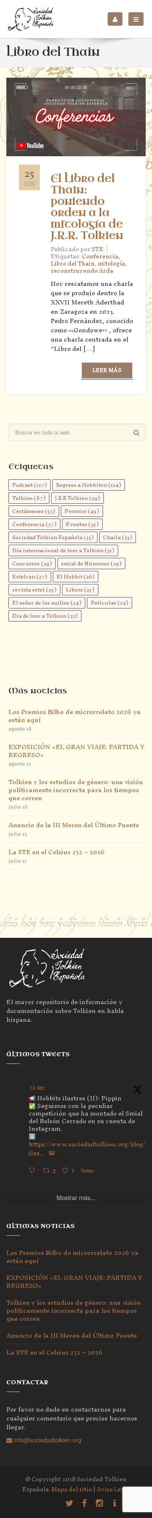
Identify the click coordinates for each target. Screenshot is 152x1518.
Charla (117, 537)
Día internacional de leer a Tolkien (63, 550)
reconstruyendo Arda (82, 270)
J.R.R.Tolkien (77, 498)
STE (97, 249)
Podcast (29, 485)
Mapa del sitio (72, 1489)
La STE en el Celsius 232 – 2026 (56, 852)
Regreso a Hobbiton (88, 485)
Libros (80, 589)
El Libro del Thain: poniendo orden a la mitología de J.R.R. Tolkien (87, 207)
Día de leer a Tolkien (45, 616)
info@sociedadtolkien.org (46, 1440)
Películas (109, 602)
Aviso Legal (113, 1489)
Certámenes (33, 511)
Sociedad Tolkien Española (53, 537)
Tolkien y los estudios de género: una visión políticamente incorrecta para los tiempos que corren (75, 790)
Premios (82, 511)
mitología (111, 263)
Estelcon (29, 576)
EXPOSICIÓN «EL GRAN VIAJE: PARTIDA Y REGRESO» (76, 751)
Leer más (107, 370)
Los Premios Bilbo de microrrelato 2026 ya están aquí (74, 716)
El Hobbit (76, 576)
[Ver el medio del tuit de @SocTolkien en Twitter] (52, 1153)
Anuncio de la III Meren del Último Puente (73, 825)
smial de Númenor (91, 563)
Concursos (32, 563)
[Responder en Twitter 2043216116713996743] (34, 1170)
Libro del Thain (73, 263)
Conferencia (100, 256)
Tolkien (29, 498)
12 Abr (37, 1087)
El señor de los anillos (46, 602)
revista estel (34, 589)
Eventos (82, 524)
